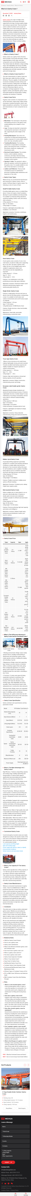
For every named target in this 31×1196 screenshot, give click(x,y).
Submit (8, 1162)
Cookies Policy (5, 1190)
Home (4, 5)
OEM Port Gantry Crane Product (12, 940)
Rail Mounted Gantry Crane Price (12, 963)
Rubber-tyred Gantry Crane (11, 459)
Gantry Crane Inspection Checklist (13, 957)
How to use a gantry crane (11, 942)
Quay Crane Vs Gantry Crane (11, 961)
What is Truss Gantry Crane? (11, 959)
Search (20, 2)
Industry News (10, 5)
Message (26, 1194)
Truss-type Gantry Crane (10, 359)
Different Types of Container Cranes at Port (15, 971)
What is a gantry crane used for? (12, 952)
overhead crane (22, 636)
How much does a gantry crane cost (13, 950)
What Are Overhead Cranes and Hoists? (16, 1054)
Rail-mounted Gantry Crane (11, 490)
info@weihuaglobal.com (8, 1170)
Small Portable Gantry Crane (11, 189)
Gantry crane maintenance (11, 944)
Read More (9, 1108)
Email (15, 1194)
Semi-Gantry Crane (8, 258)
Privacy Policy (14, 1190)
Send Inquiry (21, 1108)
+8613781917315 (15, 1172)
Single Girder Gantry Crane (11, 291)
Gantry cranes (6, 19)
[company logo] (6, 2)
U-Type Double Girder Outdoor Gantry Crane (14, 1093)
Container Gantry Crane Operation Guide (14, 965)
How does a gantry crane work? (12, 955)
